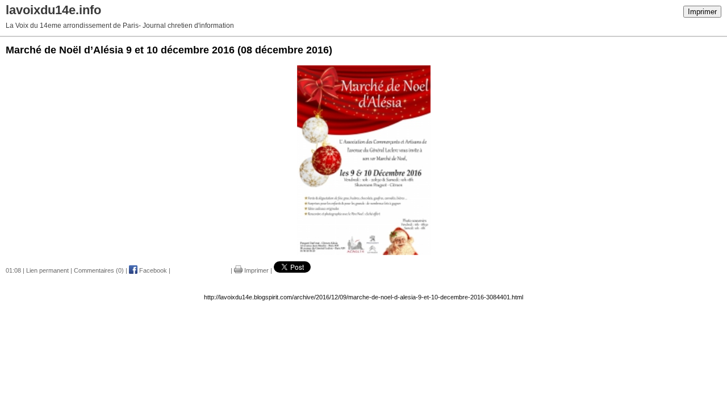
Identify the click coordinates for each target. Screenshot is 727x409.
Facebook (152, 270)
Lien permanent (47, 270)
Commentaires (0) (99, 270)
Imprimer (702, 11)
